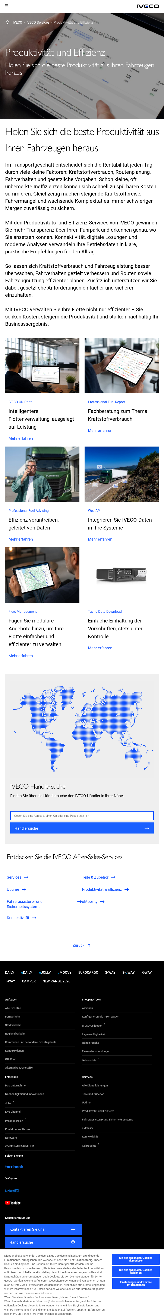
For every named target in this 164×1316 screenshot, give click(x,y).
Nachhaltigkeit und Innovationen (24, 1094)
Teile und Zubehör (93, 1094)
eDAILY (26, 973)
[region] (82, 1282)
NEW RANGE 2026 (56, 981)
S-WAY (110, 973)
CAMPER (29, 981)
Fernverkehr (12, 1016)
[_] (148, 6)
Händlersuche (90, 1042)
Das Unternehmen (16, 1085)
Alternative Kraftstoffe (19, 1067)
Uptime (86, 1102)
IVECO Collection (92, 1025)
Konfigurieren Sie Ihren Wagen (100, 1016)
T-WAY (10, 981)
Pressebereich (14, 1120)
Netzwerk (11, 1137)
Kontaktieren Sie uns (17, 1129)
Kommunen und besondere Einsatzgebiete (30, 1042)
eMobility (87, 1128)
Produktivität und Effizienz (98, 1111)
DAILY (9, 973)
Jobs (8, 1103)
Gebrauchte (89, 1060)
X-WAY (147, 973)
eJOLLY (45, 973)
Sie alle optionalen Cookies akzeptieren (136, 1259)
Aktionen (87, 1008)
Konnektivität (90, 1136)
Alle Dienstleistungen (95, 1085)
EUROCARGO (88, 973)
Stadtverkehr (13, 1025)
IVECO (17, 22)
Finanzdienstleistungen (96, 1051)
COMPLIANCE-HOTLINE (19, 1146)
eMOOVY (65, 973)
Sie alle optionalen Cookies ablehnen (136, 1271)
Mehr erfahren (21, 438)
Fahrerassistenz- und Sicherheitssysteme (107, 1119)
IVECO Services (37, 22)
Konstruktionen (14, 1050)
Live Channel (12, 1111)
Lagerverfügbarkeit (93, 1034)
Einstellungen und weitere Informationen (136, 1283)
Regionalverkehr (15, 1033)
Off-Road (10, 1059)
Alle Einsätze (13, 1008)
